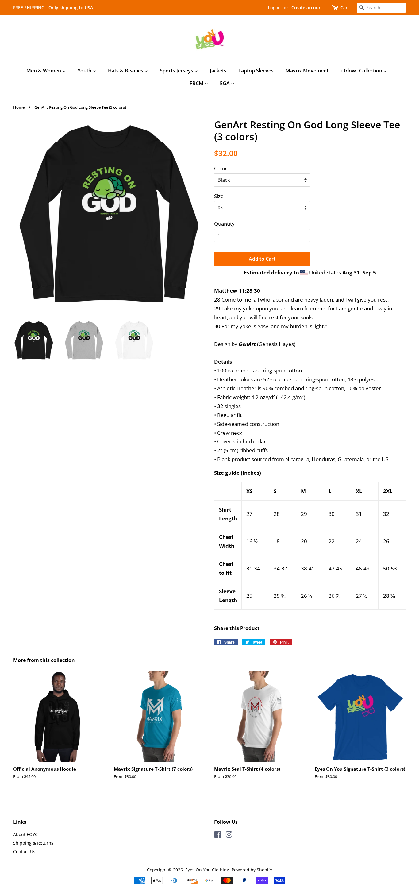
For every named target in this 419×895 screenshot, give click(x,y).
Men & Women (44, 70)
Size (219, 196)
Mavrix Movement (307, 70)
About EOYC (25, 834)
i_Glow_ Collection (361, 70)
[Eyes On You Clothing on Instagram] (228, 836)
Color (220, 168)
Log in (274, 7)
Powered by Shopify (252, 870)
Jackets (218, 70)
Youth (85, 70)
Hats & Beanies (126, 70)
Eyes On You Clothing (207, 870)
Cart (344, 7)
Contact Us (24, 851)
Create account (307, 7)
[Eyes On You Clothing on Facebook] (217, 836)
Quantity (224, 223)
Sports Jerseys (177, 70)
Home (19, 107)
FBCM (197, 83)
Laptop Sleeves (256, 70)
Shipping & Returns (33, 843)
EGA (225, 83)
